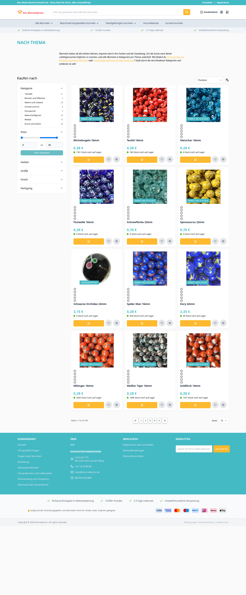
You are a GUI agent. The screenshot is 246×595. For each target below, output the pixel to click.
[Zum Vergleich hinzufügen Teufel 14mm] (169, 159)
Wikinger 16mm (83, 385)
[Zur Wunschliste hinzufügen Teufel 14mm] (161, 159)
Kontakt (22, 444)
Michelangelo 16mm (86, 140)
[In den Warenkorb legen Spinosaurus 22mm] (195, 241)
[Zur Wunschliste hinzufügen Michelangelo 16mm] (108, 159)
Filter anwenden (42, 152)
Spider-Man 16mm (138, 304)
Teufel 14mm (135, 140)
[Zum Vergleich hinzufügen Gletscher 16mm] (223, 159)
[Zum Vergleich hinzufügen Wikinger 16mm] (116, 404)
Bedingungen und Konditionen (199, 522)
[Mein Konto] (221, 12)
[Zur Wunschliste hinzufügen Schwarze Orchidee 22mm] (108, 323)
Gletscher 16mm (190, 140)
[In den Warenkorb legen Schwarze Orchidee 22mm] (88, 323)
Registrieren (223, 2)
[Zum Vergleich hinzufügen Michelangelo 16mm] (116, 159)
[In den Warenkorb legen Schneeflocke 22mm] (142, 241)
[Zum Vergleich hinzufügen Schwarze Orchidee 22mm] (116, 323)
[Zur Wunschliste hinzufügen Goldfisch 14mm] (215, 404)
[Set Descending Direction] (227, 80)
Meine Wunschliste (133, 456)
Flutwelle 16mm (83, 222)
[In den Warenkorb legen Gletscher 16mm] (195, 160)
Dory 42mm (187, 304)
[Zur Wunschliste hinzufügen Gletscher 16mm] (215, 159)
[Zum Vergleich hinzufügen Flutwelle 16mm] (116, 241)
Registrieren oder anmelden (138, 444)
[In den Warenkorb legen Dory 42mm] (195, 323)
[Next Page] (164, 420)
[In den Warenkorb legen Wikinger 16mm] (88, 405)
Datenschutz (222, 522)
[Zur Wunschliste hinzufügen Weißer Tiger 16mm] (161, 404)
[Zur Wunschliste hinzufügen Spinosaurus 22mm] (215, 241)
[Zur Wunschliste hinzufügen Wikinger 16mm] (108, 404)
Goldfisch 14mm (190, 385)
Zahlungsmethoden (28, 467)
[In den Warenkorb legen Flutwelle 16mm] (88, 241)
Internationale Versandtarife (33, 484)
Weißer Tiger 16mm (139, 385)
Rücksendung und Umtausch (33, 479)
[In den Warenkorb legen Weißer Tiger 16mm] (142, 405)
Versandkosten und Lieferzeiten (35, 473)
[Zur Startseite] (30, 12)
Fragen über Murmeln (29, 456)
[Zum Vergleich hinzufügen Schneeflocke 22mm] (169, 241)
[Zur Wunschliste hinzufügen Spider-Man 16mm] (161, 323)
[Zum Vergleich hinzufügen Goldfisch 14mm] (223, 404)
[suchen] (186, 12)
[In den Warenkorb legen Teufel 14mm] (142, 160)
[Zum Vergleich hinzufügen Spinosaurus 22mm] (223, 241)
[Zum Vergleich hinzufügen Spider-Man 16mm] (169, 323)
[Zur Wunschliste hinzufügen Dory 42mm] (215, 323)
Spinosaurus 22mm (192, 222)
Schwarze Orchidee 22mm (89, 304)
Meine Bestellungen (133, 450)
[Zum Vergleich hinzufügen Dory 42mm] (223, 323)
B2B (72, 444)
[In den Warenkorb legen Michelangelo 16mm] (88, 160)
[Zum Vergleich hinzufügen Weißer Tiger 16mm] (169, 404)
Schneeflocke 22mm (139, 222)
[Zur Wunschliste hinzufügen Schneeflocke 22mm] (161, 241)
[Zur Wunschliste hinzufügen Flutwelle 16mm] (108, 241)
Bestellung (23, 461)
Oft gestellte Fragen (28, 450)
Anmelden (207, 2)
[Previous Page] (135, 420)
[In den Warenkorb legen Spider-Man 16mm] (142, 323)
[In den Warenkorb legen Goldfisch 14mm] (195, 405)
